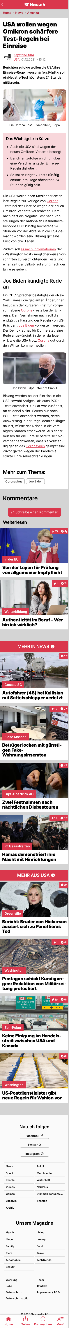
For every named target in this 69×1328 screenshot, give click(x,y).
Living (41, 1232)
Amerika (33, 13)
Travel (41, 1253)
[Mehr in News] (34, 646)
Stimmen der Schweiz (50, 1193)
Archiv (10, 1207)
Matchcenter (45, 1173)
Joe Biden (26, 325)
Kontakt (42, 1286)
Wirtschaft (43, 1180)
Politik (41, 1166)
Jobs (9, 1286)
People (10, 1180)
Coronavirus (35, 446)
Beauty (10, 1266)
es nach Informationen (38, 249)
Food (40, 1246)
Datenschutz (14, 1292)
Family (10, 1246)
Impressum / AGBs (49, 1292)
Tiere (9, 1253)
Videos (10, 1186)
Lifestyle (11, 1200)
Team (40, 1279)
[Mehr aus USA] (34, 875)
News (19, 13)
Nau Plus (42, 1186)
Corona (52, 201)
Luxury (41, 1239)
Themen (42, 1200)
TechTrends (44, 1259)
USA (17, 59)
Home (7, 13)
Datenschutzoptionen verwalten (19, 1298)
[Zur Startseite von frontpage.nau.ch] (34, 4)
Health (10, 1232)
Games (10, 1193)
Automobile (13, 1259)
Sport (9, 1173)
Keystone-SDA (24, 55)
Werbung (11, 1279)
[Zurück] (2, 4)
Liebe (9, 1239)
